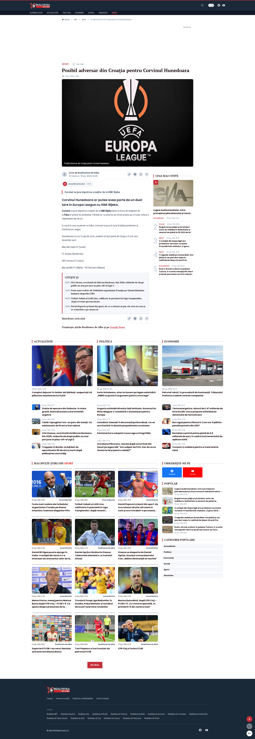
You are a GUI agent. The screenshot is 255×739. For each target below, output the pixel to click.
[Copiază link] (129, 174)
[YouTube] (223, 5)
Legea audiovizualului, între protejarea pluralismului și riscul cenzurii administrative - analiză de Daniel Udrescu (172, 215)
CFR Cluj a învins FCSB (130, 648)
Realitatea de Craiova (112, 718)
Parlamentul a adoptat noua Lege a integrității (124, 433)
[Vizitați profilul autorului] (64, 174)
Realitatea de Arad (77, 718)
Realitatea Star (83, 714)
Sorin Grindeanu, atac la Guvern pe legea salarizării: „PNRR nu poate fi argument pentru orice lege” (126, 394)
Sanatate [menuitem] (103, 13)
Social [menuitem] (91, 13)
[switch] (211, 5)
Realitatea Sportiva (68, 714)
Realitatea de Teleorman (132, 718)
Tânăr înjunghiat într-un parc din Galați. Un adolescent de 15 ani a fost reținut (67, 424)
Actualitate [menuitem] (53, 13)
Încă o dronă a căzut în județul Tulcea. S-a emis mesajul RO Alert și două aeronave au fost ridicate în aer (176, 273)
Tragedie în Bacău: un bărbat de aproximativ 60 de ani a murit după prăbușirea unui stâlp (62, 450)
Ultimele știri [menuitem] (36, 13)
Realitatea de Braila (137, 714)
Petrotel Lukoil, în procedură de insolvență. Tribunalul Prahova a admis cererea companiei (192, 394)
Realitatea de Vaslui (151, 718)
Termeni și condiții (62, 698)
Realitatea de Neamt (100, 714)
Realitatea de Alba (88, 172)
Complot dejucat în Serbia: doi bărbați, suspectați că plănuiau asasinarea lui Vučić (62, 394)
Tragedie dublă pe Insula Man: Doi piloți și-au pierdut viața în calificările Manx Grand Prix (176, 258)
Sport (84, 19)
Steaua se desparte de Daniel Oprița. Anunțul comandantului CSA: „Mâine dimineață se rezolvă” (137, 555)
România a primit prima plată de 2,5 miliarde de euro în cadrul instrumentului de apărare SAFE (197, 436)
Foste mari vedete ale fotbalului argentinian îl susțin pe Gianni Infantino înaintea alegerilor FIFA (107, 292)
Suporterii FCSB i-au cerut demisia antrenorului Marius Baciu (51, 650)
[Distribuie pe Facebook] (135, 174)
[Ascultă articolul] (249, 719)
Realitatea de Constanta (177, 714)
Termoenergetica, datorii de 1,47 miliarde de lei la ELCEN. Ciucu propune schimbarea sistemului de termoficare (197, 411)
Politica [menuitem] (67, 13)
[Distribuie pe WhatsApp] (141, 174)
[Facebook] (218, 5)
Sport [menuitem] (114, 13)
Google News (117, 327)
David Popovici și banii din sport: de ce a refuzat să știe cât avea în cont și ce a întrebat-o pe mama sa (108, 308)
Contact (50, 698)
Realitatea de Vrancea (119, 714)
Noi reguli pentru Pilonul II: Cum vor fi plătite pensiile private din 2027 (197, 424)
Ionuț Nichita (152, 500)
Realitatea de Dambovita (198, 714)
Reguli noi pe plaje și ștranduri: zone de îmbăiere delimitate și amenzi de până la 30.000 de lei (175, 230)
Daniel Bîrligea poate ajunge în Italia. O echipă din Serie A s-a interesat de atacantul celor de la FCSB (51, 557)
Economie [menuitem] (79, 13)
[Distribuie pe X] (146, 174)
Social (162, 224)
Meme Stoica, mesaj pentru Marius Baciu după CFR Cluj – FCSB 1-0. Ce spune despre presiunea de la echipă (51, 605)
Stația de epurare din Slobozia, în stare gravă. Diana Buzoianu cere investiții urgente (64, 411)
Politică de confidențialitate (83, 698)
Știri (75, 19)
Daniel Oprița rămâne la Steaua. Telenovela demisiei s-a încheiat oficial (93, 555)
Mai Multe (95, 665)
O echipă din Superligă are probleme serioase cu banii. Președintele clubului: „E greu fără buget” (174, 245)
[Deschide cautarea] (202, 5)
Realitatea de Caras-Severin (57, 718)
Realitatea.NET (52, 714)
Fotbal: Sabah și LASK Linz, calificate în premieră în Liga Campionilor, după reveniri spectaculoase (106, 300)
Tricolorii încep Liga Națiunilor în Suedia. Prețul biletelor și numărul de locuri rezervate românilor (94, 603)
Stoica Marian (65, 500)
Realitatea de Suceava (156, 714)
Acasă (67, 19)
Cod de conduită (102, 698)
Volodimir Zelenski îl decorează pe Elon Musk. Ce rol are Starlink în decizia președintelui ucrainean (126, 424)
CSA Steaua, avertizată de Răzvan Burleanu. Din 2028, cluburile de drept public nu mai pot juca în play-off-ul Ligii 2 (107, 284)
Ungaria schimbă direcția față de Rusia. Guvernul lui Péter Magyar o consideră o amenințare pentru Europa (126, 411)
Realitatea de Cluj (94, 718)
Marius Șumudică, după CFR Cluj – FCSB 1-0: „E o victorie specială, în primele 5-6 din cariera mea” (137, 603)
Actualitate (158, 218)
